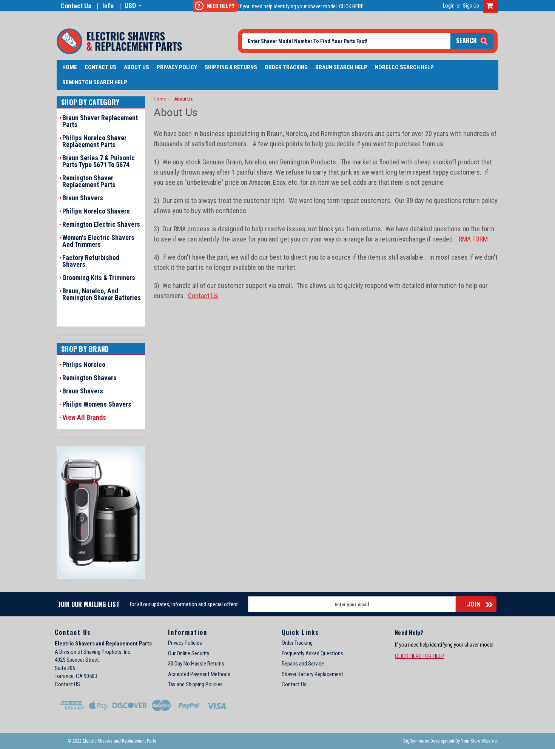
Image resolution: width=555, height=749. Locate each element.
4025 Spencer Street (77, 659)
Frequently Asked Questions (312, 653)
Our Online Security (188, 653)
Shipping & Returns (231, 67)
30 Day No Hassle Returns (196, 663)
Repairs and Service (303, 663)
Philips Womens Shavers (96, 404)
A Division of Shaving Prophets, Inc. (93, 651)
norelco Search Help (404, 67)
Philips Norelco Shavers (96, 211)
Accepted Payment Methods (199, 674)
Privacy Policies (185, 642)
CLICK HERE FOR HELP (419, 656)
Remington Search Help (94, 82)
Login (449, 6)
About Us (136, 67)
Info (108, 6)
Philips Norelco (83, 364)
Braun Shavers (82, 198)
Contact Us (75, 6)
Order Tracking (297, 642)
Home (69, 67)
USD (130, 5)
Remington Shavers (89, 377)
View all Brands (84, 417)
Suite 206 (65, 668)
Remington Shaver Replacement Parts (89, 181)
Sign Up (471, 6)
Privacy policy (177, 67)
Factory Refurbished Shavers (90, 261)
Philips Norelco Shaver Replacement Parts (94, 141)
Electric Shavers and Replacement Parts (103, 643)
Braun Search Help (341, 67)
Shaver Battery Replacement (312, 674)
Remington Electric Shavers (101, 224)
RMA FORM (473, 239)
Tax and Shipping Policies (195, 684)
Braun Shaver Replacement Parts (100, 121)
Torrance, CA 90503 (76, 676)
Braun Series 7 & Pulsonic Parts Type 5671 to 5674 (98, 161)
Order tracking (286, 67)
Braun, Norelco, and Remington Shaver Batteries (101, 294)
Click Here (351, 6)
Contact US (67, 684)
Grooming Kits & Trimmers (98, 277)
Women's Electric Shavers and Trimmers (98, 241)
